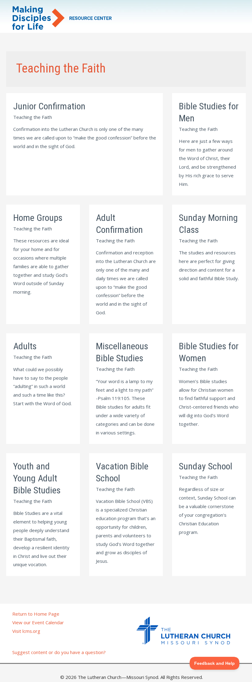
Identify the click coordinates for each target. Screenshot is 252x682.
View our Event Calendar (38, 622)
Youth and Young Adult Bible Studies (37, 478)
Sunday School (205, 466)
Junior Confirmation (49, 106)
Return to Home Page (35, 614)
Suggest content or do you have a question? (59, 652)
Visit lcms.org (26, 631)
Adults (25, 346)
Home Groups (37, 217)
